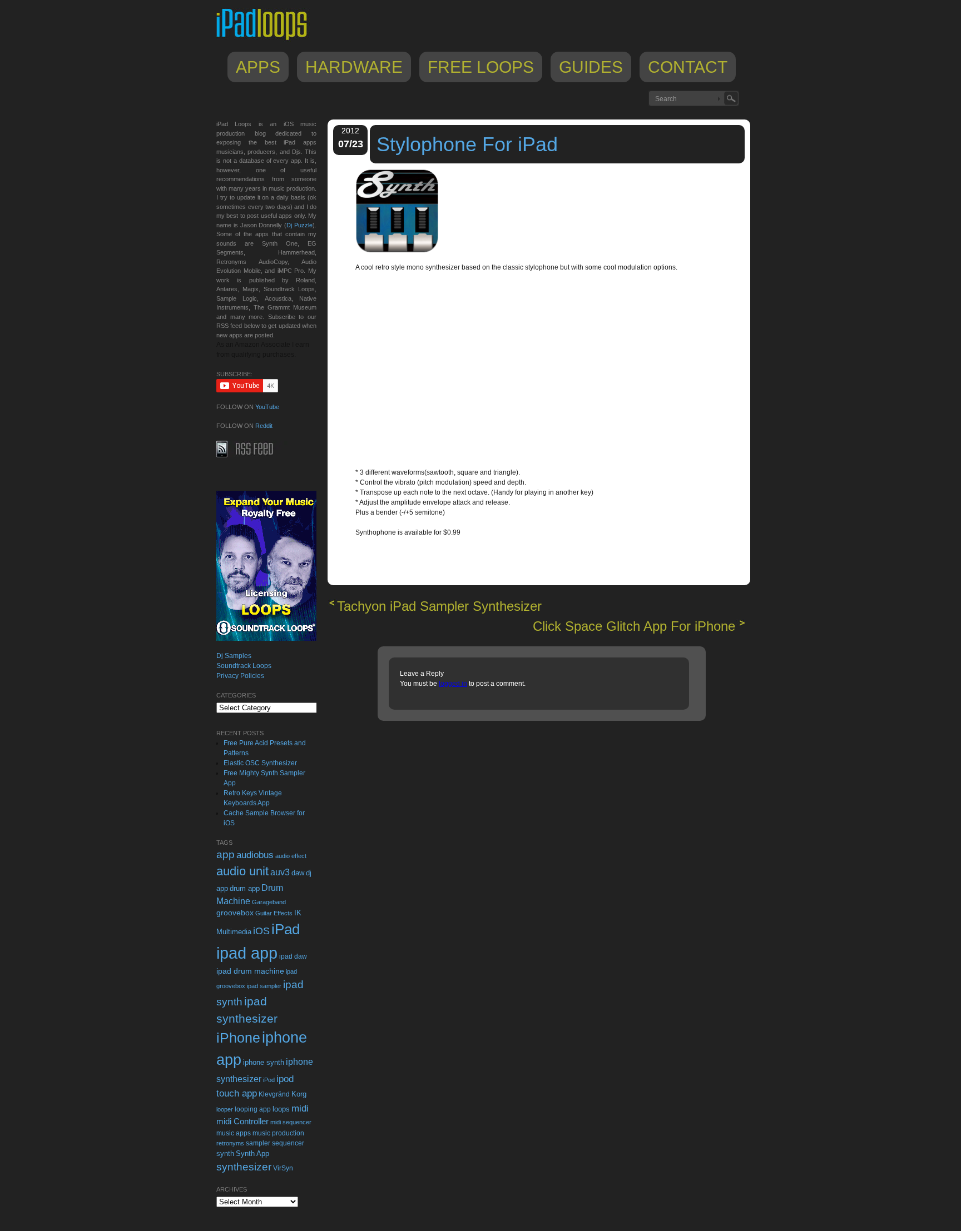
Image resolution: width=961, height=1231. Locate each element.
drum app (245, 889)
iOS (261, 930)
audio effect (290, 856)
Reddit (264, 425)
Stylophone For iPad (467, 144)
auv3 (280, 872)
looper (224, 1109)
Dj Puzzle (299, 225)
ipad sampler (264, 986)
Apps (258, 67)
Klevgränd (274, 1094)
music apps (233, 1133)
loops (281, 1109)
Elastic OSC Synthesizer (260, 763)
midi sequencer (290, 1122)
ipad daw (293, 956)
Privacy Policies (240, 676)
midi (300, 1108)
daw (297, 873)
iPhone (238, 1037)
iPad (285, 929)
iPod (269, 1079)
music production (278, 1133)
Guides (591, 67)
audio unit (242, 871)
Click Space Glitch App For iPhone (634, 626)
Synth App (252, 1153)
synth (225, 1153)
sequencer (288, 1143)
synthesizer (243, 1167)
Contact (687, 67)
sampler (258, 1143)
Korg (298, 1094)
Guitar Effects (274, 913)
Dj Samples (233, 656)
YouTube (267, 406)
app (225, 854)
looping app (253, 1109)
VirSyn (283, 1168)
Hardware (354, 67)
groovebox (235, 913)
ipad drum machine (250, 970)
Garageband (269, 902)
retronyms (230, 1143)
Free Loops (481, 67)
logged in (453, 683)
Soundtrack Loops (243, 666)
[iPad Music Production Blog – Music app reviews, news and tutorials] (267, 40)
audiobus (255, 855)
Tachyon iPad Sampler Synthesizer (439, 606)
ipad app (247, 953)
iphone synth (263, 1062)
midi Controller (242, 1121)
